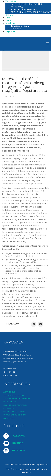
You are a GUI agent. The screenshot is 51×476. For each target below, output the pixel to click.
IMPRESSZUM (9, 418)
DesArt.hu (43, 464)
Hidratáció (16, 28)
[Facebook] (33, 324)
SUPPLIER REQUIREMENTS (14, 415)
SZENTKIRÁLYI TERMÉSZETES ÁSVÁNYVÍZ (26, 5)
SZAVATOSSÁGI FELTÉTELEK (15, 405)
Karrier (8, 20)
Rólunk (9, 15)
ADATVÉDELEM (9, 392)
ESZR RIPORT (9, 408)
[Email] (40, 324)
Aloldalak (10, 23)
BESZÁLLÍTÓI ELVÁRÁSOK (14, 411)
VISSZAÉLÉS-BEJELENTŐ (13, 395)
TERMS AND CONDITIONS (19, 398)
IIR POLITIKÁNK (9, 402)
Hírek (8, 17)
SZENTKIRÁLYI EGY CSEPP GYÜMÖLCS (31, 12)
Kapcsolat (10, 31)
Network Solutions (30, 464)
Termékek (10, 1)
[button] (47, 44)
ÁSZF (5, 398)
